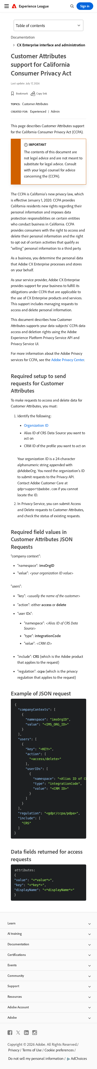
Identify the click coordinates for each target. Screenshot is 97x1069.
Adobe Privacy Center (67, 359)
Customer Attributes (35, 104)
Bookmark (22, 93)
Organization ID (36, 425)
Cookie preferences (59, 1050)
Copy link (41, 93)
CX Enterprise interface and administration (51, 45)
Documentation (23, 37)
